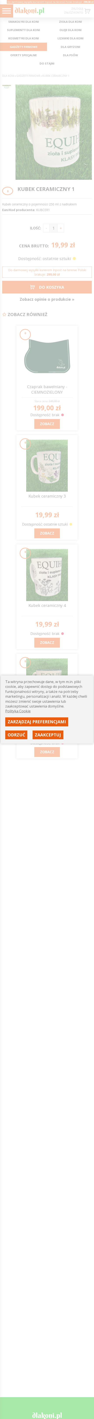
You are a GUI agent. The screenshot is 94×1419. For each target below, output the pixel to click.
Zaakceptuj (48, 735)
